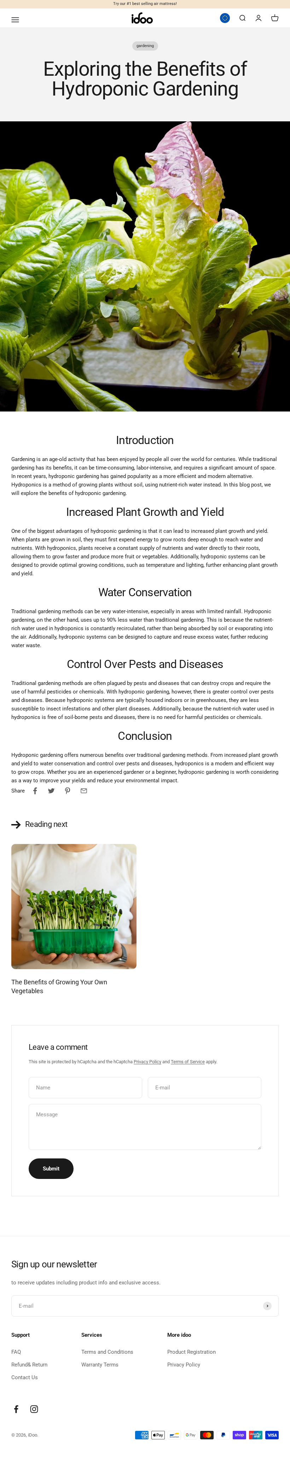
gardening (145, 46)
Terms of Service (188, 1061)
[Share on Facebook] (35, 791)
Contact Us (24, 1377)
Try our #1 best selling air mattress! (145, 3)
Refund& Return (29, 1365)
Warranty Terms (99, 1365)
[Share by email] (84, 791)
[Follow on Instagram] (34, 1409)
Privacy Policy (147, 1061)
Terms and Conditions (107, 1352)
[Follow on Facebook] (16, 1409)
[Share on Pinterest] (68, 791)
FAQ (16, 1352)
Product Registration (191, 1352)
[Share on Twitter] (51, 791)
